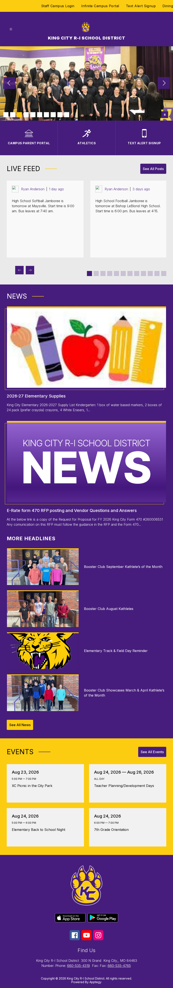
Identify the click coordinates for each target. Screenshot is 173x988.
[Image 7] (46, 114)
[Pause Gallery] (164, 114)
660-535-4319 (78, 966)
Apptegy (95, 982)
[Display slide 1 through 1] (89, 273)
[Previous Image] (9, 83)
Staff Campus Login (57, 6)
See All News (20, 725)
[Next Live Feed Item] (30, 270)
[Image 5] (32, 114)
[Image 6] (39, 114)
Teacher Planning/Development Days (125, 786)
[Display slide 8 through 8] (136, 273)
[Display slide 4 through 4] (109, 273)
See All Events (152, 752)
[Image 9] (59, 114)
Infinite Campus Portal (100, 6)
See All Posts (153, 169)
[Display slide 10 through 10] (150, 273)
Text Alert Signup (141, 6)
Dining (167, 6)
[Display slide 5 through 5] (116, 273)
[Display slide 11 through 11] (156, 273)
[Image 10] (66, 114)
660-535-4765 (119, 966)
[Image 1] (5, 114)
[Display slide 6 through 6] (123, 273)
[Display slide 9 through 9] (143, 273)
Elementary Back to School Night (40, 829)
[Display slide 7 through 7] (129, 273)
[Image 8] (53, 114)
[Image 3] (19, 114)
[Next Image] (164, 83)
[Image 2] (12, 114)
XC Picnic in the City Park (33, 786)
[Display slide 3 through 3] (102, 273)
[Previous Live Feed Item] (19, 270)
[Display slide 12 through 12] (163, 273)
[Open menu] (10, 29)
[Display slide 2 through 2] (96, 273)
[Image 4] (26, 114)
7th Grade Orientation (112, 829)
